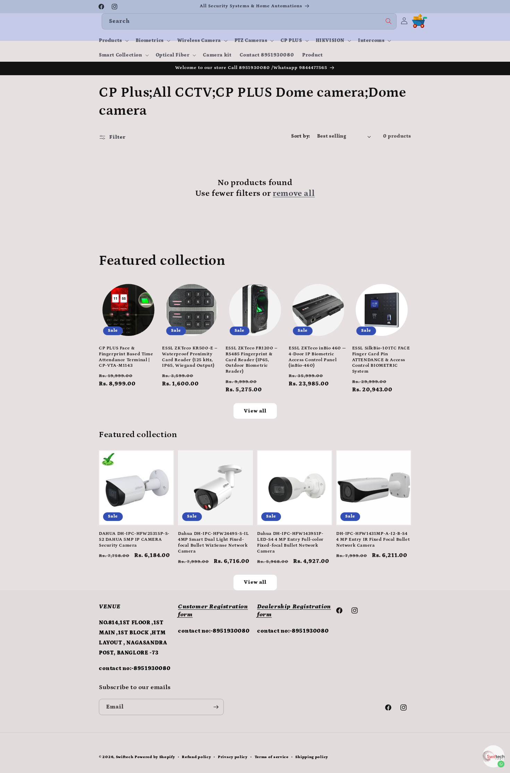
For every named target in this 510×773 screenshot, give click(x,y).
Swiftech (125, 757)
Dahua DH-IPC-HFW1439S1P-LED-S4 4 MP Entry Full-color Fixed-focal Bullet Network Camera (290, 542)
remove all (294, 193)
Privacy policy (233, 757)
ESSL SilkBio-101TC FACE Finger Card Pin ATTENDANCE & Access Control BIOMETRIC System (381, 360)
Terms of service (272, 757)
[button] (113, 40)
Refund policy (196, 757)
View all (255, 411)
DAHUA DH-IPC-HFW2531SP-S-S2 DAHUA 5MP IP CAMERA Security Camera (134, 539)
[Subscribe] (215, 707)
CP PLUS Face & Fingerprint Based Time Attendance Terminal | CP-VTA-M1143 (126, 357)
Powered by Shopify (155, 757)
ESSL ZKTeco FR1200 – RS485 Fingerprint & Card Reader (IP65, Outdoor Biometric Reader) (252, 360)
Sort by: (300, 136)
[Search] (388, 21)
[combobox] (249, 21)
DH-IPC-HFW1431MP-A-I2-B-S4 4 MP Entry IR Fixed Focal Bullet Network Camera (373, 539)
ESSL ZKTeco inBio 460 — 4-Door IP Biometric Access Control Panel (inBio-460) (317, 357)
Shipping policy (311, 757)
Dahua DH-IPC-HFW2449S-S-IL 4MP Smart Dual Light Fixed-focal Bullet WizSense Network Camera (213, 542)
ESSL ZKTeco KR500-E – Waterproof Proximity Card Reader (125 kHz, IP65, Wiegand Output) (190, 357)
